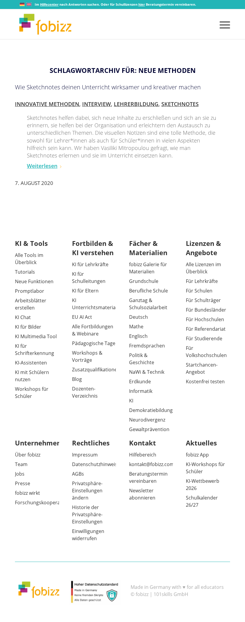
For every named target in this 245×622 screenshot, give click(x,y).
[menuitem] (223, 24)
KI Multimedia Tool (36, 336)
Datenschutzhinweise (96, 464)
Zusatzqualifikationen (96, 369)
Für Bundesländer (206, 310)
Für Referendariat (206, 329)
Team (21, 464)
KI (131, 400)
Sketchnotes (180, 104)
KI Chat (23, 317)
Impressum (85, 454)
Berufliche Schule (148, 290)
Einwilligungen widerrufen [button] (88, 535)
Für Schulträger (203, 300)
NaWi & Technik (146, 372)
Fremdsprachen (147, 345)
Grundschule (143, 281)
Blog (77, 379)
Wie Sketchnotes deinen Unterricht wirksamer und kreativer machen (108, 87)
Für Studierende (204, 338)
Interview (96, 104)
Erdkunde (140, 381)
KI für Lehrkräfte (90, 264)
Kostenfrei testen (205, 381)
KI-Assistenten (31, 362)
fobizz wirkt (27, 493)
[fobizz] (45, 24)
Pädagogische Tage (93, 343)
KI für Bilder (28, 327)
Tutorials (25, 272)
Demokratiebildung (151, 410)
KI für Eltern (85, 290)
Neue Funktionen (34, 281)
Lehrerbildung (136, 104)
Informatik (140, 391)
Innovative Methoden (47, 104)
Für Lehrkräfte (202, 281)
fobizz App (197, 454)
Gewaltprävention (149, 429)
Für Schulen (199, 290)
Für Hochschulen (205, 319)
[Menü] (223, 24)
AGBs (78, 474)
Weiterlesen (42, 165)
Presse (22, 483)
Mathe (136, 326)
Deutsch (138, 317)
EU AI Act (82, 317)
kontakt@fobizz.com (151, 464)
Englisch (138, 336)
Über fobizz (27, 454)
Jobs (19, 474)
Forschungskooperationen (45, 502)
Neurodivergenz (147, 419)
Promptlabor (29, 291)
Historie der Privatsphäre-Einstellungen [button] (87, 514)
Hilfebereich (142, 454)
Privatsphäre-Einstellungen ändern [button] (87, 490)
